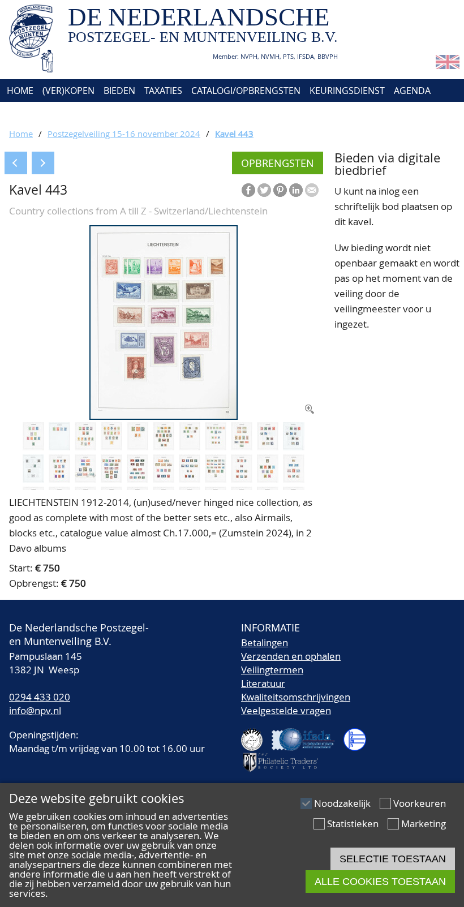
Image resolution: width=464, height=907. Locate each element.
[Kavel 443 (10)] (241, 446)
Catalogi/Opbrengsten (245, 90)
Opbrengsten (277, 163)
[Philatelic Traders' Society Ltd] (285, 757)
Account (128, 113)
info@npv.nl (35, 710)
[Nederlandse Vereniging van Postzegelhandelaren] (256, 734)
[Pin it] (280, 190)
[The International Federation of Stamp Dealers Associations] (307, 734)
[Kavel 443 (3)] (59, 446)
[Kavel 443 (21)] (241, 478)
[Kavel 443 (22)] (267, 478)
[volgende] (43, 163)
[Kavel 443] (163, 416)
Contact (78, 113)
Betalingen (264, 642)
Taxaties (163, 90)
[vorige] (16, 163)
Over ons (27, 113)
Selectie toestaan (393, 859)
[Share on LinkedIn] (296, 190)
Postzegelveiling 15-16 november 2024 (124, 133)
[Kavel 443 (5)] (111, 446)
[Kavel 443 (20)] (215, 478)
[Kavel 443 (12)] (293, 446)
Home (19, 90)
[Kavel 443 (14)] (59, 478)
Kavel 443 (234, 133)
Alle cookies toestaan (380, 881)
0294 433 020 (39, 696)
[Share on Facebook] (248, 190)
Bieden (119, 90)
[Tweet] (264, 190)
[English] (447, 65)
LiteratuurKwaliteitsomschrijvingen (295, 690)
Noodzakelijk (342, 803)
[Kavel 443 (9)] (215, 446)
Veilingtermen (272, 669)
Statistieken (353, 823)
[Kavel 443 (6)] (137, 446)
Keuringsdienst (347, 90)
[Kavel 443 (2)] (33, 446)
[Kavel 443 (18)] (163, 478)
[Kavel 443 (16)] (111, 478)
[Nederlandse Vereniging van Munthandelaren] (359, 734)
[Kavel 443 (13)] (33, 478)
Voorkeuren (419, 803)
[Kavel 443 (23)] (293, 478)
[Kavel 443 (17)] (137, 478)
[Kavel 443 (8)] (189, 446)
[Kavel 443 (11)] (267, 446)
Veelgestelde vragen (286, 710)
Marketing (423, 823)
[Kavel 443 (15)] (85, 478)
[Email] (312, 190)
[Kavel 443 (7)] (163, 446)
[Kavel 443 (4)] (85, 446)
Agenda (412, 90)
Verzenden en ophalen (291, 656)
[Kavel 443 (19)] (189, 478)
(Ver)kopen (68, 90)
